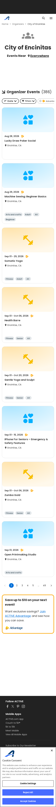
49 (44, 585)
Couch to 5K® (13, 722)
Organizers (18, 24)
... (38, 585)
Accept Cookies (28, 801)
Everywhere (39, 56)
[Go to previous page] (5, 585)
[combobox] (10, 101)
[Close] (51, 750)
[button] (28, 101)
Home (5, 24)
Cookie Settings (28, 783)
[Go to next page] (51, 585)
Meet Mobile (12, 730)
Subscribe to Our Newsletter (21, 745)
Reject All (28, 792)
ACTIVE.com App (14, 719)
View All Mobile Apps (16, 734)
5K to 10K (10, 726)
